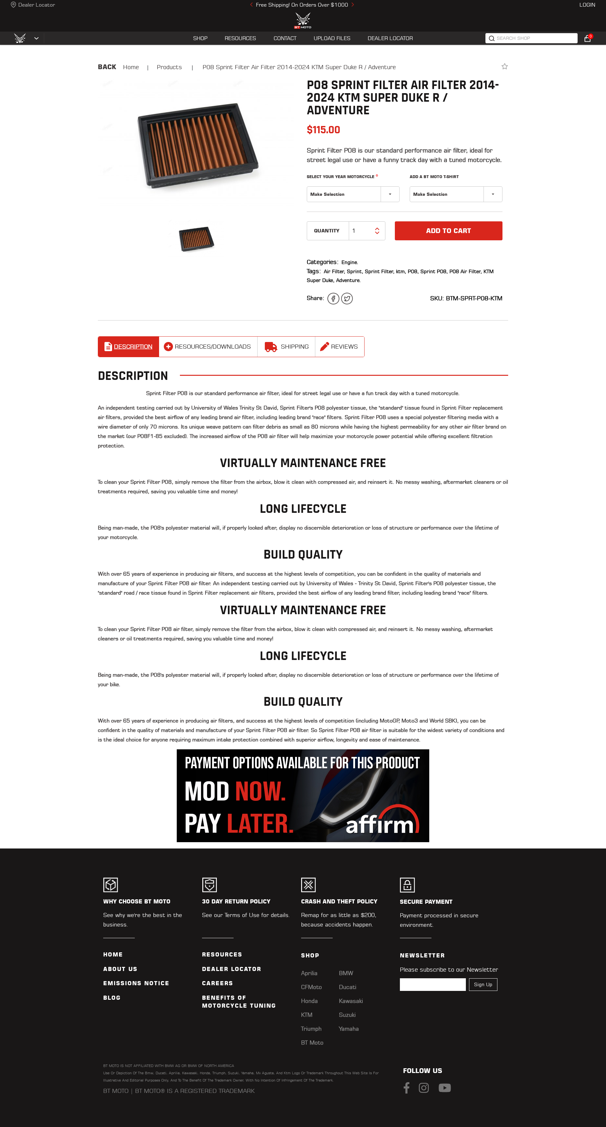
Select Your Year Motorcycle (342, 176)
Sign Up (483, 984)
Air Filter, (334, 271)
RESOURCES (240, 38)
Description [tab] (133, 346)
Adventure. (348, 280)
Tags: (314, 271)
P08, (413, 271)
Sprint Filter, (380, 271)
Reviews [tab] (344, 346)
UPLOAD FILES (332, 38)
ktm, (401, 271)
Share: (315, 298)
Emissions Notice (136, 983)
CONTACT (285, 38)
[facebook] (333, 298)
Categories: (323, 262)
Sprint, (355, 271)
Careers (217, 983)
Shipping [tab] (295, 346)
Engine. (350, 262)
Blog (112, 998)
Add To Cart (448, 231)
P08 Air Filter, (465, 271)
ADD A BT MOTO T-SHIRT (434, 176)
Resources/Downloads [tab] (213, 346)
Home (131, 67)
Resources (222, 954)
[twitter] (347, 298)
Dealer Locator (36, 5)
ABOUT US (120, 969)
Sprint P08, (434, 271)
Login (587, 5)
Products (169, 67)
